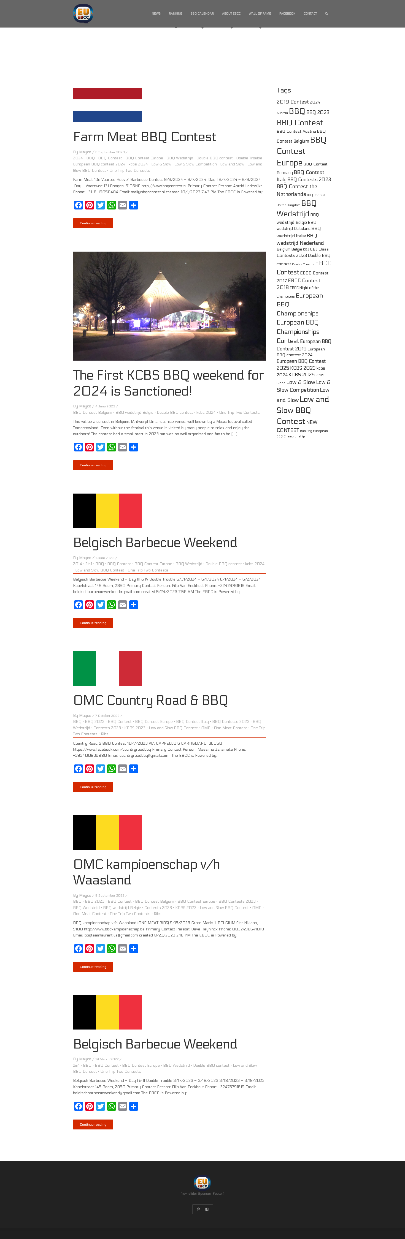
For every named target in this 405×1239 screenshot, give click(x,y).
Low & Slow (161, 164)
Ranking (175, 13)
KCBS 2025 (301, 375)
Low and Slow (232, 164)
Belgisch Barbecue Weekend (155, 543)
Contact (310, 13)
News (156, 13)
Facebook (287, 13)
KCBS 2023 (134, 728)
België (296, 249)
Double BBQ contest (214, 158)
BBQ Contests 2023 (230, 721)
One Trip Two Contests (129, 170)
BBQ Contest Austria (296, 131)
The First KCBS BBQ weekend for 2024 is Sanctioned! (168, 383)
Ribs (105, 734)
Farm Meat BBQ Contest (145, 137)
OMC (205, 728)
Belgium (283, 249)
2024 (78, 158)
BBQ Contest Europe (144, 158)
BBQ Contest (110, 158)
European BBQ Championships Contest (298, 332)
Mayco (85, 152)
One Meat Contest (230, 728)
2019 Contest (293, 102)
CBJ (306, 249)
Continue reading (93, 223)
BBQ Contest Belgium (92, 412)
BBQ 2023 (94, 721)
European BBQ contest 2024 (99, 164)
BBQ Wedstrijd (179, 158)
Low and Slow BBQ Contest (99, 570)
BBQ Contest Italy (192, 721)
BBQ (90, 158)
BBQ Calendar (202, 13)
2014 (77, 564)
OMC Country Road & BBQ (150, 700)
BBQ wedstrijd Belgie (134, 412)
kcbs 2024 (138, 164)
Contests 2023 (107, 728)
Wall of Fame (260, 13)
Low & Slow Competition (195, 164)
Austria (282, 113)
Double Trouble (249, 158)
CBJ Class (319, 249)
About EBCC (231, 13)
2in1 (88, 564)
